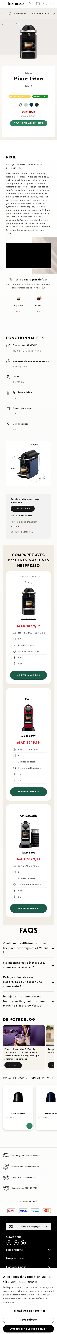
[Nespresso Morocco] (16, 3)
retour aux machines (12, 24)
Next (53, 13)
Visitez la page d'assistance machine (25, 524)
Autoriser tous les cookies (28, 1328)
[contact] (6, 1190)
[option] (20, 105)
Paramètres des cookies (28, 1310)
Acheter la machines (28, 675)
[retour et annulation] (6, 1180)
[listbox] (28, 105)
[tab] (28, 142)
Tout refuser (28, 1319)
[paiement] (6, 1169)
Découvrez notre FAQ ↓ (23, 532)
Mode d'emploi (23, 508)
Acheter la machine (28, 792)
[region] (28, 1301)
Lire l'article (13, 1065)
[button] (51, 4)
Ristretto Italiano (18, 1113)
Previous (2, 13)
